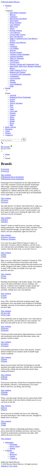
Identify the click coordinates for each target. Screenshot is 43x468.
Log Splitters (14, 48)
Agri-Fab (13, 95)
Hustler (12, 121)
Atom (12, 109)
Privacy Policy (15, 446)
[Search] (24, 139)
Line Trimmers (15, 25)
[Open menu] (2, 151)
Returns (12, 448)
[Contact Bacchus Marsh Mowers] (2, 143)
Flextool (12, 113)
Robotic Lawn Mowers (18, 42)
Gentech (13, 115)
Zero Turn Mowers (16, 36)
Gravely (12, 99)
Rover (12, 123)
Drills (12, 86)
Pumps (12, 44)
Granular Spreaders (16, 56)
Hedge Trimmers (15, 23)
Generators (13, 46)
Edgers (12, 28)
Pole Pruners (14, 21)
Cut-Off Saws (14, 62)
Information (9, 442)
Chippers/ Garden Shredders (19, 54)
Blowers (13, 15)
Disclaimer (13, 444)
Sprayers (13, 50)
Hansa (12, 117)
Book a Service (10, 127)
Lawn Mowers (15, 32)
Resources (8, 129)
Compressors (14, 76)
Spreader (13, 82)
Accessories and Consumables (20, 74)
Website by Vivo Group (9, 466)
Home (7, 154)
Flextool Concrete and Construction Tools (24, 64)
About (7, 131)
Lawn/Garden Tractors (17, 34)
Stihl (11, 125)
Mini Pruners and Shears (18, 19)
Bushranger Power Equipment (20, 97)
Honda (12, 119)
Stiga (11, 105)
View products (6, 175)
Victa (11, 107)
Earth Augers (14, 60)
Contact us (9, 135)
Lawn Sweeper (15, 78)
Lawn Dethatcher (16, 84)
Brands (7, 88)
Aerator (12, 80)
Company (8, 450)
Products (8, 6)
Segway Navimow (16, 103)
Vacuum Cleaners (16, 52)
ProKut (12, 101)
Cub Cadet (13, 111)
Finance (8, 133)
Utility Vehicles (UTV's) (18, 70)
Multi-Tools (14, 27)
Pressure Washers (16, 30)
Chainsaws (13, 17)
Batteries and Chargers (17, 72)
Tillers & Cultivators (17, 58)
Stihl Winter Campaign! (18, 13)
